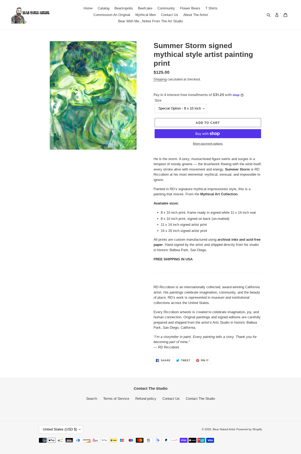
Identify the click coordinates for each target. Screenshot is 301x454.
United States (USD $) (60, 429)
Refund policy (145, 399)
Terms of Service (116, 399)
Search (91, 399)
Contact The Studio (200, 399)
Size (158, 100)
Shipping (160, 79)
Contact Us (171, 399)
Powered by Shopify (249, 429)
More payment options (208, 143)
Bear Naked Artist (224, 429)
